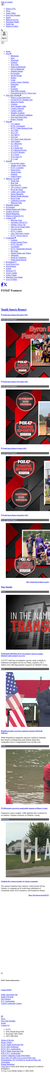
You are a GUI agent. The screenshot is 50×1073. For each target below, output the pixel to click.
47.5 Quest (15, 154)
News (8, 11)
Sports (8, 17)
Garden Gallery (17, 111)
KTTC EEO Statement (10, 1047)
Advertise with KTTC (19, 222)
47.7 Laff (14, 159)
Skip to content (6, 2)
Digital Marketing (12, 214)
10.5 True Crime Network (21, 139)
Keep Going (15, 198)
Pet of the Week (17, 190)
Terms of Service (7, 1040)
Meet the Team (16, 220)
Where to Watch (12, 26)
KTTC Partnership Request (21, 249)
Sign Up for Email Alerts (20, 227)
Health (13, 86)
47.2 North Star (17, 148)
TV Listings (15, 124)
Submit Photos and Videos (16, 209)
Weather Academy (18, 113)
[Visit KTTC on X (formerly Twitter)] (5, 285)
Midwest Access (12, 20)
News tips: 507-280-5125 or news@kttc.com (18, 1058)
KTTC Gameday (17, 168)
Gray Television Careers (20, 233)
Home (8, 51)
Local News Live (12, 264)
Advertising (5, 1062)
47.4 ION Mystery (18, 152)
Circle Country (11, 273)
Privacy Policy (6, 1042)
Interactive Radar (17, 102)
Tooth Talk (15, 181)
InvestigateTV (11, 262)
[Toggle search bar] (2, 30)
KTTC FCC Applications (11, 1049)
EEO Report (6, 999)
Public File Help (7, 997)
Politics (13, 78)
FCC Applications (8, 1001)
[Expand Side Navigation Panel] (2, 4)
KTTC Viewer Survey (19, 236)
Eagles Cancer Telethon (20, 82)
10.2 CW (14, 133)
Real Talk (14, 183)
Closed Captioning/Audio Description (15, 1055)
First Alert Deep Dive (19, 117)
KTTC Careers (16, 231)
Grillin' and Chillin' (18, 192)
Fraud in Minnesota (18, 67)
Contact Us (10, 218)
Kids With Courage (18, 91)
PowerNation (11, 266)
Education (14, 84)
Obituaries (15, 255)
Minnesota (15, 56)
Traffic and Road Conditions (22, 115)
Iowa (13, 58)
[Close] (2, 43)
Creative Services (12, 211)
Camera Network (17, 108)
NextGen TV (11, 271)
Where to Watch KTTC (15, 216)
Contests (14, 240)
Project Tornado (17, 119)
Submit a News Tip (18, 225)
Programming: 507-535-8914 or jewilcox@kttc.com (21, 1060)
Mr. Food (14, 251)
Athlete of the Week (18, 165)
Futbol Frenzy (16, 176)
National (14, 62)
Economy (14, 89)
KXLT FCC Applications (11, 1053)
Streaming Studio (12, 22)
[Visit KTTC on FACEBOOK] (2, 285)
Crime (13, 80)
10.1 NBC (15, 130)
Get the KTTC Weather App (22, 100)
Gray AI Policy (11, 279)
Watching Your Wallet (14, 277)
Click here (5, 1066)
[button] (10, 54)
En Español (15, 73)
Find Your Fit (16, 185)
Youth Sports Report (18, 260)
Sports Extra (15, 170)
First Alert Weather (13, 15)
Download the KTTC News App (23, 93)
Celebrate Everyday (18, 200)
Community (10, 238)
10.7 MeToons (16, 143)
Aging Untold (11, 275)
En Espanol (10, 207)
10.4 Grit (14, 137)
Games (8, 268)
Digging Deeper (17, 71)
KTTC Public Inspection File (12, 1045)
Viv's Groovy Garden (19, 187)
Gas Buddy (15, 247)
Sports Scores (16, 172)
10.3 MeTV (15, 135)
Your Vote (14, 65)
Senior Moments (17, 194)
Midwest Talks (16, 203)
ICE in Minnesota (17, 69)
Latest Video (11, 13)
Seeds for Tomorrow (18, 257)
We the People (16, 76)
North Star (10, 24)
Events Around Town (19, 242)
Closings (14, 104)
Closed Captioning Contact (11, 1003)
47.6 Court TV (16, 157)
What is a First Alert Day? (21, 97)
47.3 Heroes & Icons (19, 150)
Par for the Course (18, 163)
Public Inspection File (9, 995)
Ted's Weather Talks (18, 106)
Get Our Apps (16, 229)
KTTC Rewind (16, 244)
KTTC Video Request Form (21, 128)
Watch (8, 122)
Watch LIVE (11, 9)
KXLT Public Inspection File (12, 1051)
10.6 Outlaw (15, 141)
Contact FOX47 (6, 990)
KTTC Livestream (18, 126)
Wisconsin (15, 60)
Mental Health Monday (20, 196)
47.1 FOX (15, 146)
